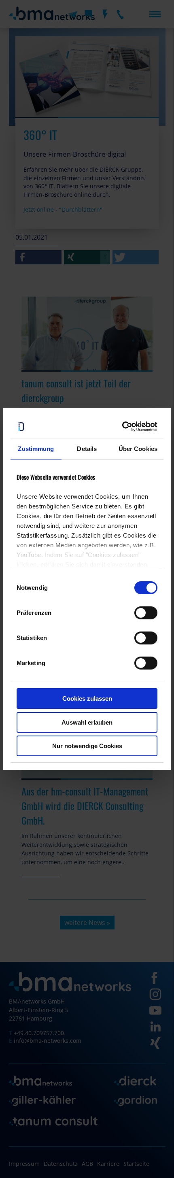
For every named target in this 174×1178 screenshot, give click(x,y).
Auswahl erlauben (87, 722)
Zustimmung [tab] (36, 448)
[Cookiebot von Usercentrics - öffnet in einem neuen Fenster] (122, 426)
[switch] (145, 612)
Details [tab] (87, 448)
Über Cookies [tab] (138, 448)
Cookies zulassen (87, 698)
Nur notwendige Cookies (87, 745)
